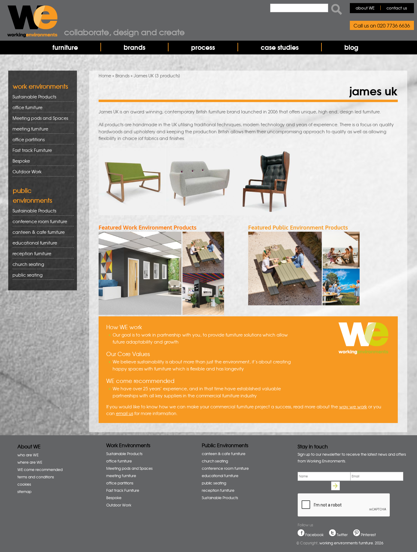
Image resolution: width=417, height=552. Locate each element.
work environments (40, 86)
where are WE (29, 462)
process (203, 47)
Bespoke (21, 161)
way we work (353, 406)
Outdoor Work (27, 171)
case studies (280, 47)
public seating (25, 275)
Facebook (314, 534)
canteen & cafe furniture (36, 232)
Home (105, 75)
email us (124, 413)
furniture (65, 47)
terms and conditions (35, 477)
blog (351, 47)
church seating (28, 264)
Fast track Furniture (32, 150)
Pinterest (368, 534)
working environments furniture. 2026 (351, 543)
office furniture (25, 107)
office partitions (26, 139)
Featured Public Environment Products (298, 227)
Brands (122, 75)
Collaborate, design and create (124, 32)
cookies (24, 484)
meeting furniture (28, 129)
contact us (396, 8)
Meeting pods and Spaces (38, 118)
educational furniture (32, 243)
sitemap (24, 491)
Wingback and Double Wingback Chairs (266, 196)
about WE (365, 8)
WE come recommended (40, 469)
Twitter (342, 534)
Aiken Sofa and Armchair (132, 196)
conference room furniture (37, 221)
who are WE (27, 455)
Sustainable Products (34, 97)
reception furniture (29, 253)
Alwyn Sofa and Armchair (199, 196)
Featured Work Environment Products (148, 227)
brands (134, 47)
